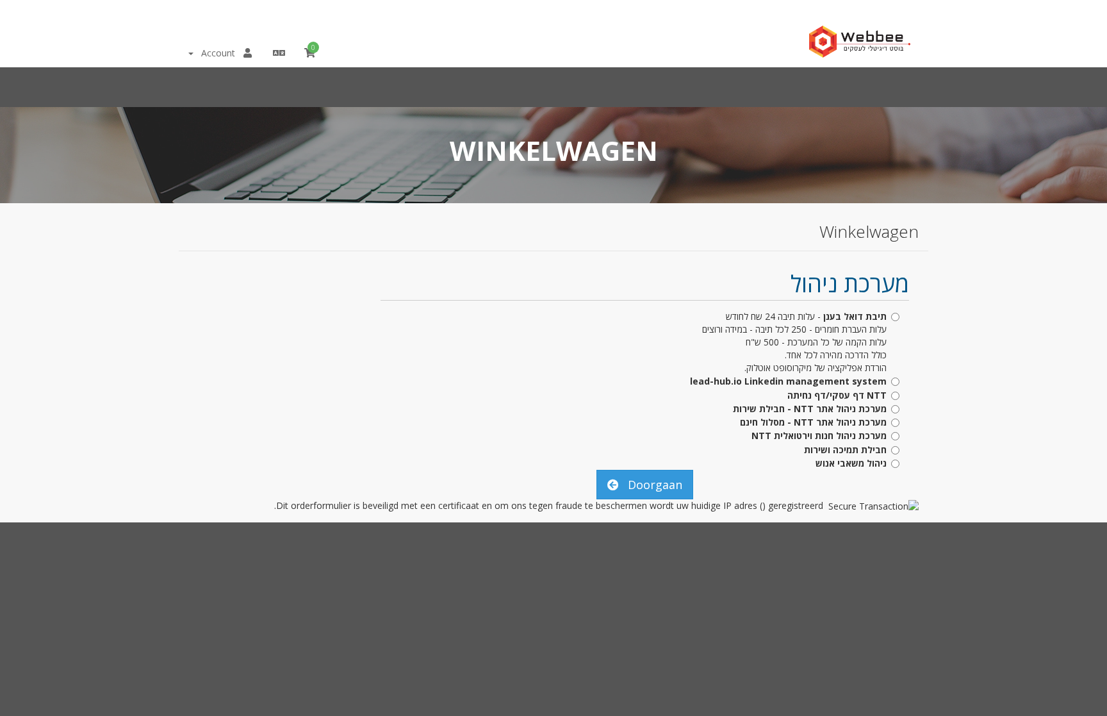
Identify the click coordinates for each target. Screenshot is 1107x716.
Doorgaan (651, 484)
